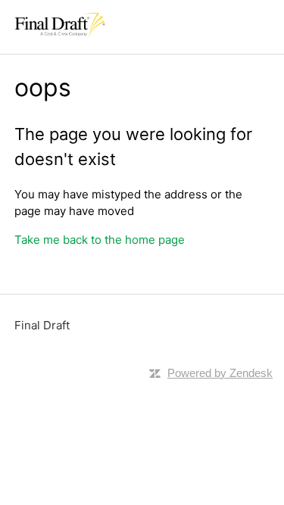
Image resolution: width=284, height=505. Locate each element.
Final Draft (42, 325)
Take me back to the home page (99, 239)
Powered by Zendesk (220, 372)
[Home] (59, 34)
